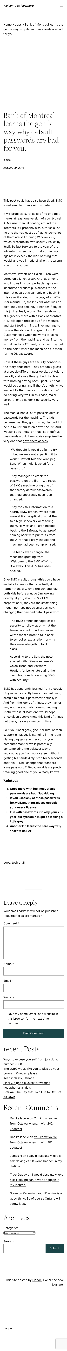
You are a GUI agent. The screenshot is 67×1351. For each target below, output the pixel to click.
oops (18, 24)
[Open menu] (62, 6)
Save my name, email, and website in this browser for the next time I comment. (32, 1018)
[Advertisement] (33, 73)
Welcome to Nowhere (18, 5)
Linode (37, 1280)
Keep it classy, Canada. (19, 1078)
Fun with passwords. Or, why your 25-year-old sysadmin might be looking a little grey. (36, 816)
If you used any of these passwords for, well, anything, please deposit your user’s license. (35, 802)
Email (8, 980)
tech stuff (18, 862)
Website (8, 997)
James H (16, 1155)
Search (8, 1241)
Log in (7, 1328)
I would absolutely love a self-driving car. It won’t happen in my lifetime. (36, 1161)
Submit (54, 1248)
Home (7, 24)
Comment (11, 923)
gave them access (35, 441)
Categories (10, 1228)
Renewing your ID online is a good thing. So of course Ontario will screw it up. (36, 1198)
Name (8, 964)
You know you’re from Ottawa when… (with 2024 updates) (33, 1124)
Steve (14, 1193)
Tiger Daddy (18, 1174)
